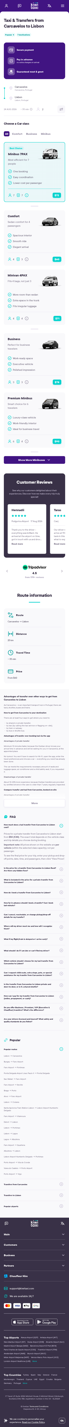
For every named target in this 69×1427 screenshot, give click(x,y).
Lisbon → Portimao (12, 1128)
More (34, 1361)
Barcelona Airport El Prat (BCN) (43, 1346)
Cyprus (29, 1379)
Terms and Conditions (39, 1406)
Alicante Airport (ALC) (55, 1342)
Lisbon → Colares (11, 1102)
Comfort (17, 133)
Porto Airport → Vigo (13, 1174)
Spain (33, 1375)
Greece (46, 1375)
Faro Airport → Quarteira (14, 1145)
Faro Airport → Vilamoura (15, 1116)
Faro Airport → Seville (13, 1085)
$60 (57, 259)
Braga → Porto (10, 1090)
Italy (39, 1375)
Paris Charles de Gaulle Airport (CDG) (20, 1349)
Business (31, 133)
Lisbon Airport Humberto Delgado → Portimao (23, 1156)
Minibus (46, 133)
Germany (8, 1383)
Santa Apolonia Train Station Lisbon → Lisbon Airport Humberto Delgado (31, 1109)
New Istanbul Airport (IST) (15, 1342)
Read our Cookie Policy (33, 1422)
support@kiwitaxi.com (22, 1288)
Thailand (20, 1379)
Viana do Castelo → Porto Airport (18, 1168)
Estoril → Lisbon (11, 1122)
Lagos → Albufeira (12, 1139)
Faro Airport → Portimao (14, 1067)
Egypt (41, 1379)
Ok (62, 1420)
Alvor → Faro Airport (12, 1096)
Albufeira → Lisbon (12, 1151)
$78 (57, 382)
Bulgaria (57, 1379)
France (54, 1375)
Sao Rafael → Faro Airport (15, 1079)
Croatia (49, 1379)
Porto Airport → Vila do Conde (17, 1162)
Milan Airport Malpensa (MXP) (16, 1357)
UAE (35, 1379)
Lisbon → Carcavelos (13, 1056)
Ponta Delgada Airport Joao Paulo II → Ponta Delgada (27, 1073)
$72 (57, 195)
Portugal (17, 1383)
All (6, 133)
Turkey (26, 1375)
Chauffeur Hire (19, 1276)
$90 (57, 441)
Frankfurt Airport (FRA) (47, 1349)
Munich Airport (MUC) (36, 1353)
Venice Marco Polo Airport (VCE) (45, 1357)
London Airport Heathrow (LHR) (17, 1361)
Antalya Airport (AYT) (49, 1337)
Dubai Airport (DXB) (35, 1342)
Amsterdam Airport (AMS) (14, 1353)
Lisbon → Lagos (10, 1133)
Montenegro (9, 1379)
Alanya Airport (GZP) (29, 1337)
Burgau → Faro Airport (13, 1061)
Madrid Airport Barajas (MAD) (16, 1346)
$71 (57, 318)
